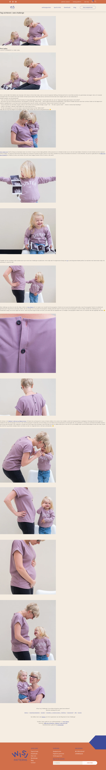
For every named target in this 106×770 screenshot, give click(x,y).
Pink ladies (3, 48)
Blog (74, 7)
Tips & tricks (57, 7)
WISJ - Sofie (17, 50)
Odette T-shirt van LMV (61, 723)
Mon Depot (66, 721)
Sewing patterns (77, 1)
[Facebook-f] (10, 2)
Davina (43, 717)
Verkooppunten (46, 7)
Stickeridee (61, 724)
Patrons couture (65, 1)
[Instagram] (13, 2)
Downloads (67, 7)
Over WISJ (86, 1)
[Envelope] (16, 2)
